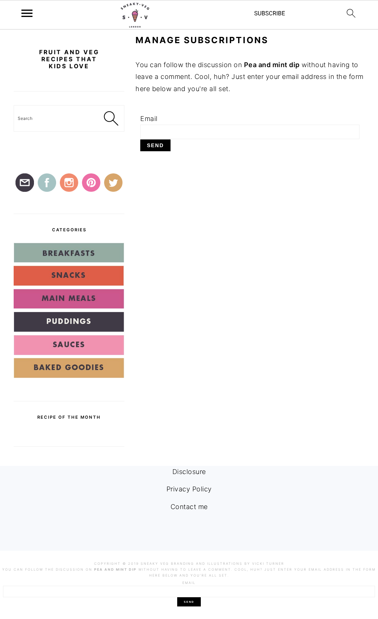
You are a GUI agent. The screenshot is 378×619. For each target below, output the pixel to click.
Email (149, 118)
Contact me (189, 507)
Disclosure (189, 472)
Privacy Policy (189, 489)
